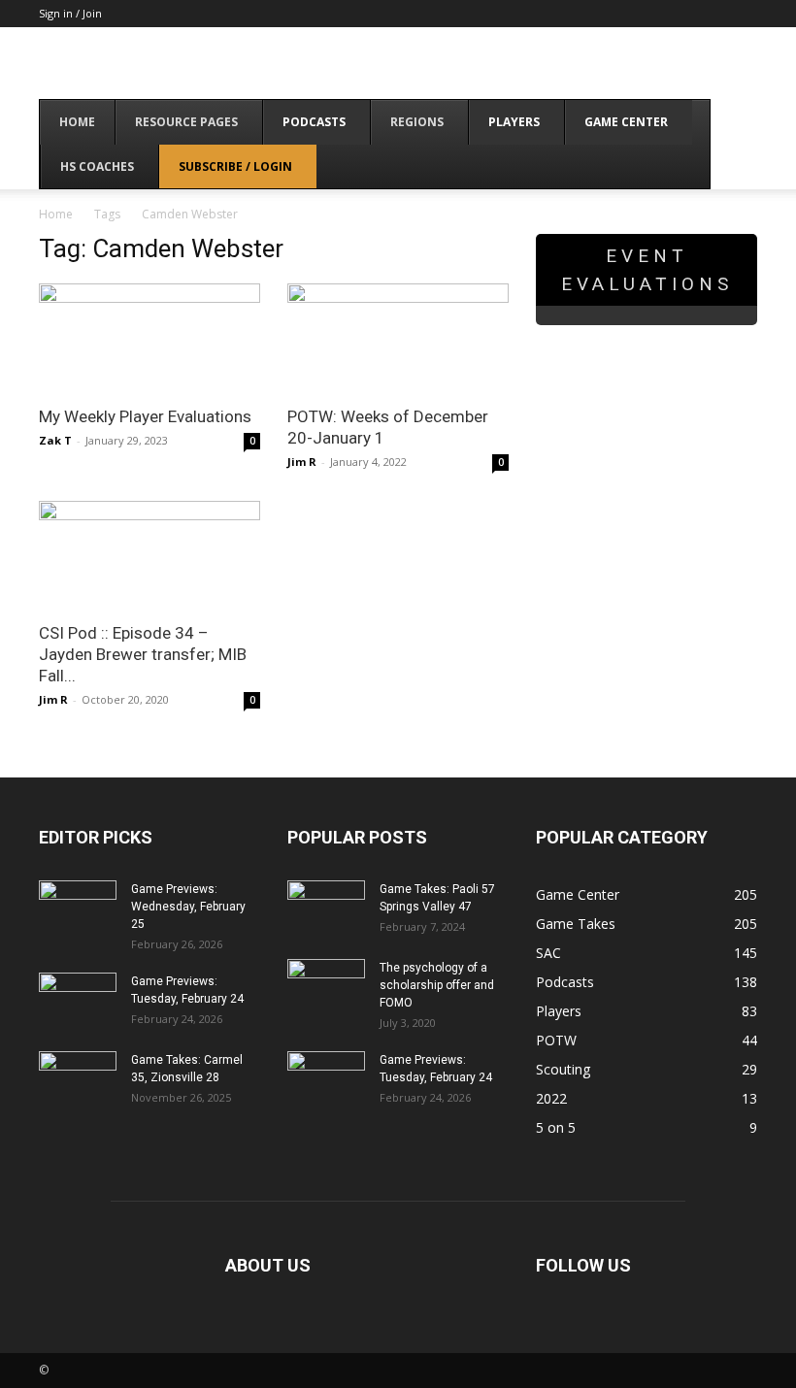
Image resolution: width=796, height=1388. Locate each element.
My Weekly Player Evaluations (145, 416)
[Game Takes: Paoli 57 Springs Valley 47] (326, 907)
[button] (734, 123)
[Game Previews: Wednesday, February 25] (77, 907)
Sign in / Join (70, 13)
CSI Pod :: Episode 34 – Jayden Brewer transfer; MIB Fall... (143, 654)
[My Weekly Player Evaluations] (149, 338)
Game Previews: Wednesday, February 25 (188, 906)
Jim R (301, 461)
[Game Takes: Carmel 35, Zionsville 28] (77, 1078)
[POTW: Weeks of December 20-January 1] (398, 338)
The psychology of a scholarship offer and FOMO (437, 985)
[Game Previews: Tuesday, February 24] (77, 1000)
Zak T (55, 440)
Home (56, 214)
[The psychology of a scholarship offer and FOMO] (326, 986)
